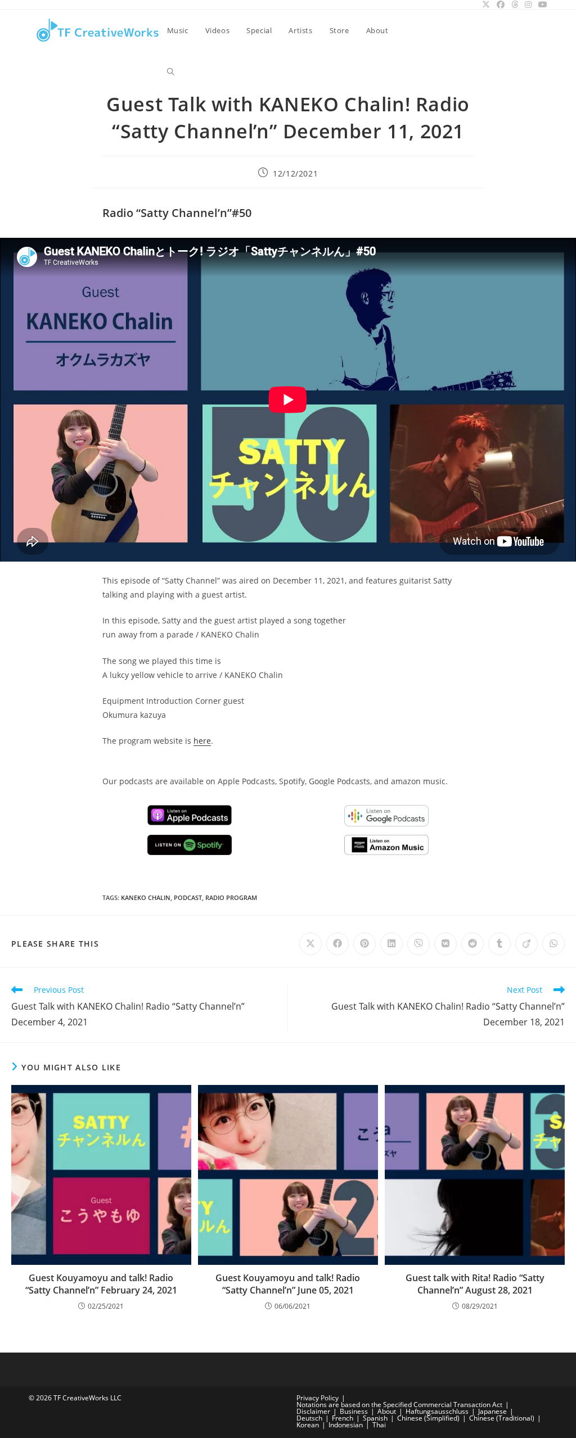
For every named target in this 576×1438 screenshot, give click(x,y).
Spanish (375, 1418)
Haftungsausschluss (437, 1411)
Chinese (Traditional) (501, 1418)
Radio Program (231, 897)
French (342, 1418)
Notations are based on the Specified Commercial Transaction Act (399, 1404)
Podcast (188, 897)
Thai (379, 1425)
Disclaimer (313, 1411)
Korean (307, 1425)
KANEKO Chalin (145, 897)
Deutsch (309, 1418)
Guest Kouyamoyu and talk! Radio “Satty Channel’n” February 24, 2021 (101, 1284)
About (386, 1411)
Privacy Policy (317, 1398)
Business (354, 1411)
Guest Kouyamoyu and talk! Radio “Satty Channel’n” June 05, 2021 (287, 1284)
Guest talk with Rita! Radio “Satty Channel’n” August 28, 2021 (475, 1284)
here (202, 740)
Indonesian (345, 1425)
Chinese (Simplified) (428, 1418)
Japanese (492, 1411)
